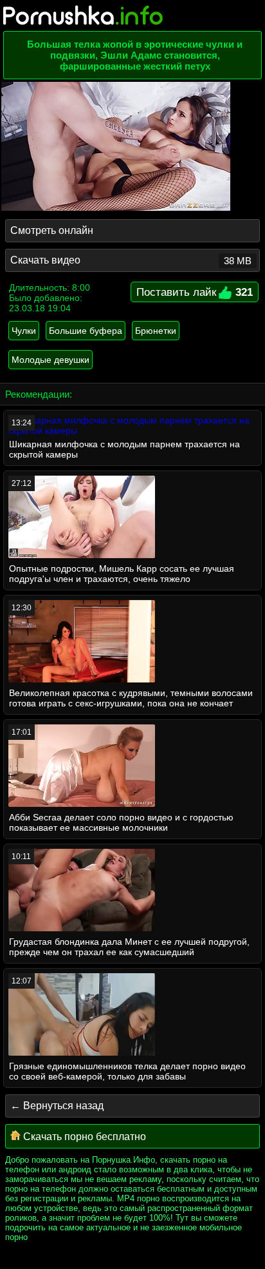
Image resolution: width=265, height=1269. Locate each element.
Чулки (24, 330)
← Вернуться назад (57, 1105)
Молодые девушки (50, 359)
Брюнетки (155, 330)
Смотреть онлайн (51, 230)
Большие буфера (85, 330)
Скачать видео (130, 260)
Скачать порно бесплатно (83, 1136)
